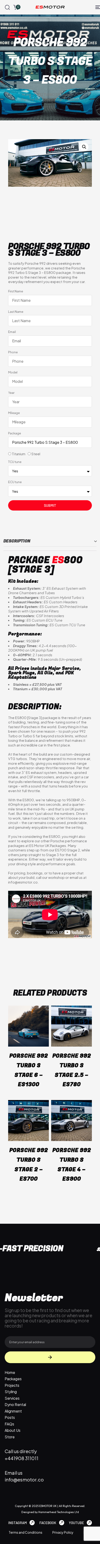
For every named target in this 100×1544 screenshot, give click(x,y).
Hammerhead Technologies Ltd (58, 1512)
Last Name (15, 311)
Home (26, 95)
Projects (12, 1385)
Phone (13, 352)
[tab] (50, 541)
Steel (35, 453)
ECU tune (15, 482)
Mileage (14, 413)
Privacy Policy (62, 1532)
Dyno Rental (15, 1404)
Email (12, 332)
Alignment (13, 1411)
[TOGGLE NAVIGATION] (85, 7)
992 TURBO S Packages (55, 95)
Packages (13, 1378)
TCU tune (14, 462)
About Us (12, 1430)
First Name (15, 291)
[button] (7, 7)
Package (14, 433)
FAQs (9, 1424)
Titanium (18, 453)
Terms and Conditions (25, 1532)
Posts (10, 1417)
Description (16, 541)
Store (10, 1437)
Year (11, 393)
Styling (11, 1391)
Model (12, 372)
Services (12, 1398)
